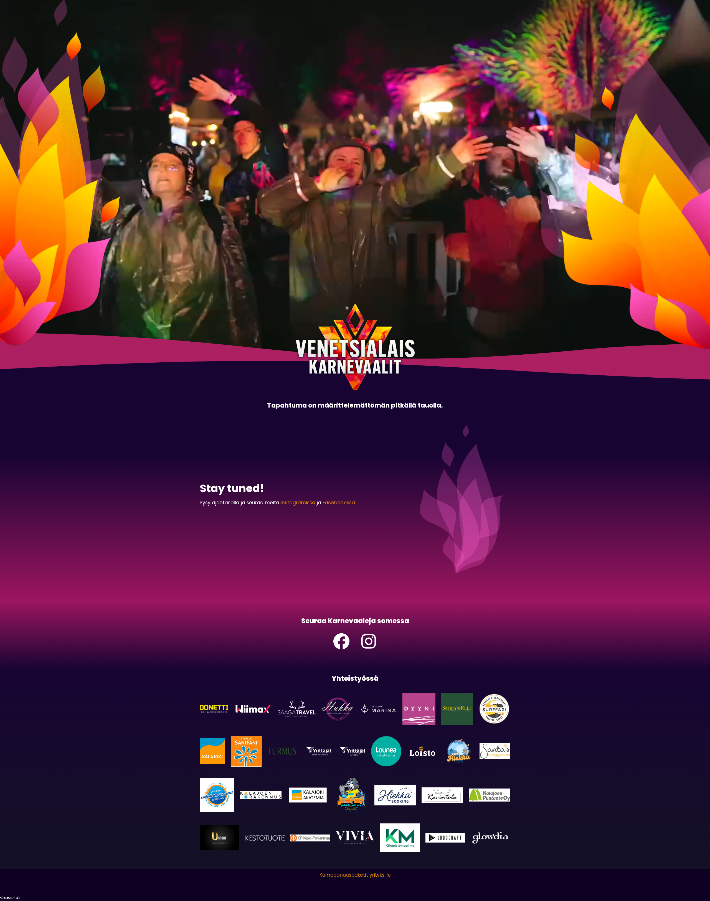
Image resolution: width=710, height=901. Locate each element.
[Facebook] (341, 641)
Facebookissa (339, 502)
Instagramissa (298, 502)
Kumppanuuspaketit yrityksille (355, 875)
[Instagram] (369, 641)
